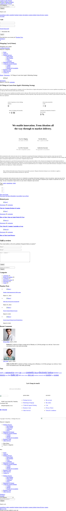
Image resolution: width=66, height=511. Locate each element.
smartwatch (41, 375)
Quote (4, 283)
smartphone (3, 15)
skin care (31, 375)
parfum (22, 375)
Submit (2, 264)
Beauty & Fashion (7, 277)
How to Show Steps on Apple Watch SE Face (12, 217)
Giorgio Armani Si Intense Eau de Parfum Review (13, 319)
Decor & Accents (7, 280)
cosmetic (30, 372)
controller (11, 15)
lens (9, 375)
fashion (50, 372)
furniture (16, 15)
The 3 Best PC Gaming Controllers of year (11, 226)
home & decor (40, 15)
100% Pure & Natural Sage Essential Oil (11, 301)
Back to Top (3, 508)
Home (1, 75)
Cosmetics (5, 278)
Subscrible (55, 389)
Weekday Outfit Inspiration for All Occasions (12, 292)
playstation (25, 15)
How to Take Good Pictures (7, 235)
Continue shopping (5, 48)
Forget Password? (4, 28)
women (56, 375)
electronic (42, 372)
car (20, 372)
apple (4, 183)
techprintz (12, 82)
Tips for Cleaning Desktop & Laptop (10, 208)
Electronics (7, 75)
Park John (5, 361)
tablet (7, 15)
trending (49, 375)
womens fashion (32, 15)
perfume (26, 375)
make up (14, 375)
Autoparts (5, 275)
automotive (9, 372)
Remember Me (5, 31)
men (20, 375)
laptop (20, 15)
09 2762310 (3, 410)
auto (4, 372)
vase (52, 375)
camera (46, 15)
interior (2, 375)
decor (36, 372)
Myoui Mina (6, 341)
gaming (60, 372)
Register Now (19, 37)
